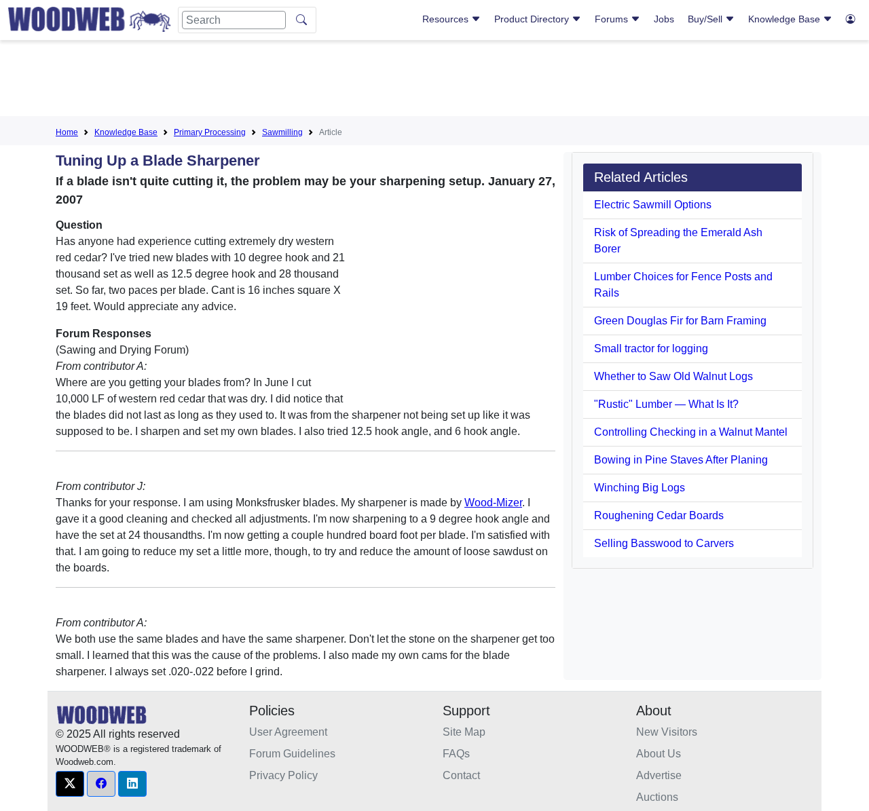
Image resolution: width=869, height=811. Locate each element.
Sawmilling (282, 132)
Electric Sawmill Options (652, 204)
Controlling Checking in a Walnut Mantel (691, 432)
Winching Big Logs (639, 487)
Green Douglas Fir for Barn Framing (680, 320)
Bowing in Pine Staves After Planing (681, 460)
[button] (70, 784)
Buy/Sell (706, 19)
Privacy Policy (283, 775)
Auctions (657, 797)
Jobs (664, 19)
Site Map (464, 732)
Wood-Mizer (493, 502)
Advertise (659, 775)
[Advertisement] (434, 80)
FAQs (456, 753)
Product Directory (533, 19)
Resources (446, 19)
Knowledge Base (785, 19)
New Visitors (666, 732)
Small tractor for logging (651, 348)
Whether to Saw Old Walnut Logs (673, 376)
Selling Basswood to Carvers (664, 543)
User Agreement (288, 732)
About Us (658, 753)
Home (67, 132)
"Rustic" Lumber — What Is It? (666, 404)
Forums (613, 19)
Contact (461, 775)
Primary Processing (210, 132)
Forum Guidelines (292, 753)
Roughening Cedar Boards (659, 515)
